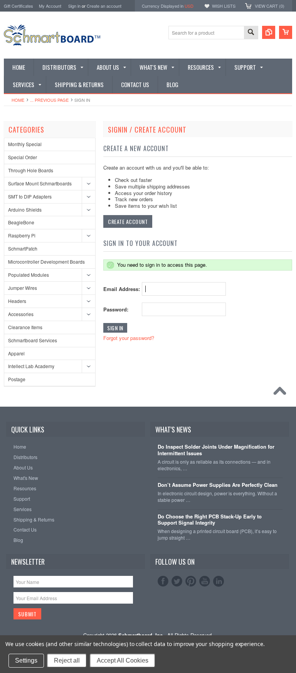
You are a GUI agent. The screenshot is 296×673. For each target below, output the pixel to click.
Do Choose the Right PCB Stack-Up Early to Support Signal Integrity (210, 520)
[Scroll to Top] (281, 393)
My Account (50, 6)
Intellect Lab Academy (31, 366)
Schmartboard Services (32, 340)
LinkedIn (218, 581)
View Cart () (269, 6)
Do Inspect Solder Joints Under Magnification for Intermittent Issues (216, 450)
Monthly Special (25, 144)
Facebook (163, 581)
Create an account (104, 6)
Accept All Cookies (122, 660)
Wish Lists (223, 6)
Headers (17, 301)
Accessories (21, 314)
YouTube (204, 581)
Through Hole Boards (30, 170)
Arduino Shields (25, 209)
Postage (16, 379)
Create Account (128, 221)
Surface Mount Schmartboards (40, 183)
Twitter (177, 581)
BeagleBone (21, 222)
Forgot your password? (128, 338)
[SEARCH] (251, 33)
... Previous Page (49, 100)
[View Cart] (285, 32)
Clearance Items (25, 327)
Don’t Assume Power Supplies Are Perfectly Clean (218, 485)
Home (18, 100)
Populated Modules (28, 274)
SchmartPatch (22, 248)
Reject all (67, 660)
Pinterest (190, 581)
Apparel (16, 353)
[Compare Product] (268, 32)
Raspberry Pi (21, 235)
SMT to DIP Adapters (30, 196)
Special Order (22, 157)
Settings (26, 660)
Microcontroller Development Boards (46, 261)
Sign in (74, 6)
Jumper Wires (22, 287)
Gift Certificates (18, 6)
